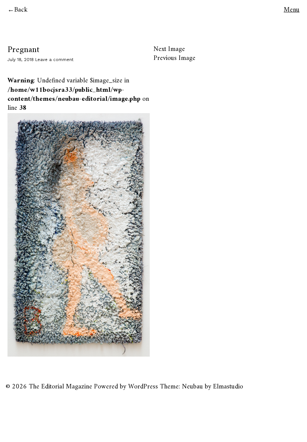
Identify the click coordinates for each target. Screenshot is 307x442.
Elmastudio (228, 387)
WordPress (143, 387)
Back (21, 10)
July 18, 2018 (20, 59)
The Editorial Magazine (60, 387)
